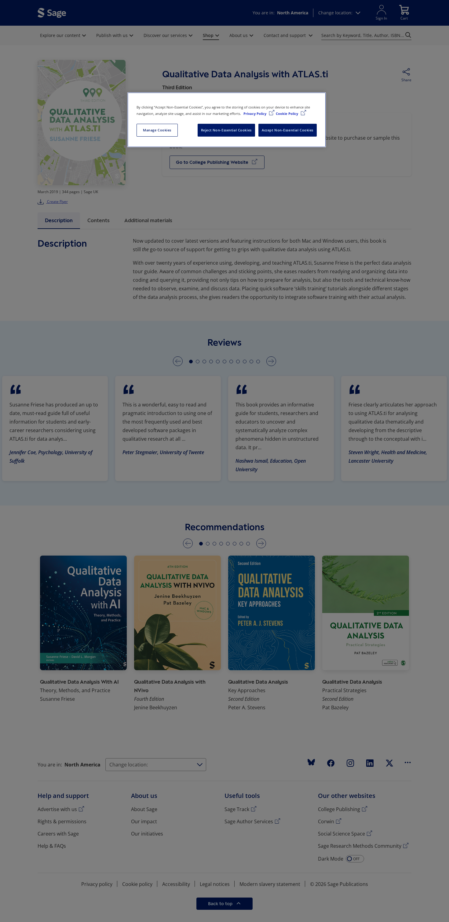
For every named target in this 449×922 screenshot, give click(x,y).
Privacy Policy (255, 113)
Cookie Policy (287, 113)
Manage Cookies (157, 130)
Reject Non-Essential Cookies (226, 130)
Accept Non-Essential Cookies (287, 130)
